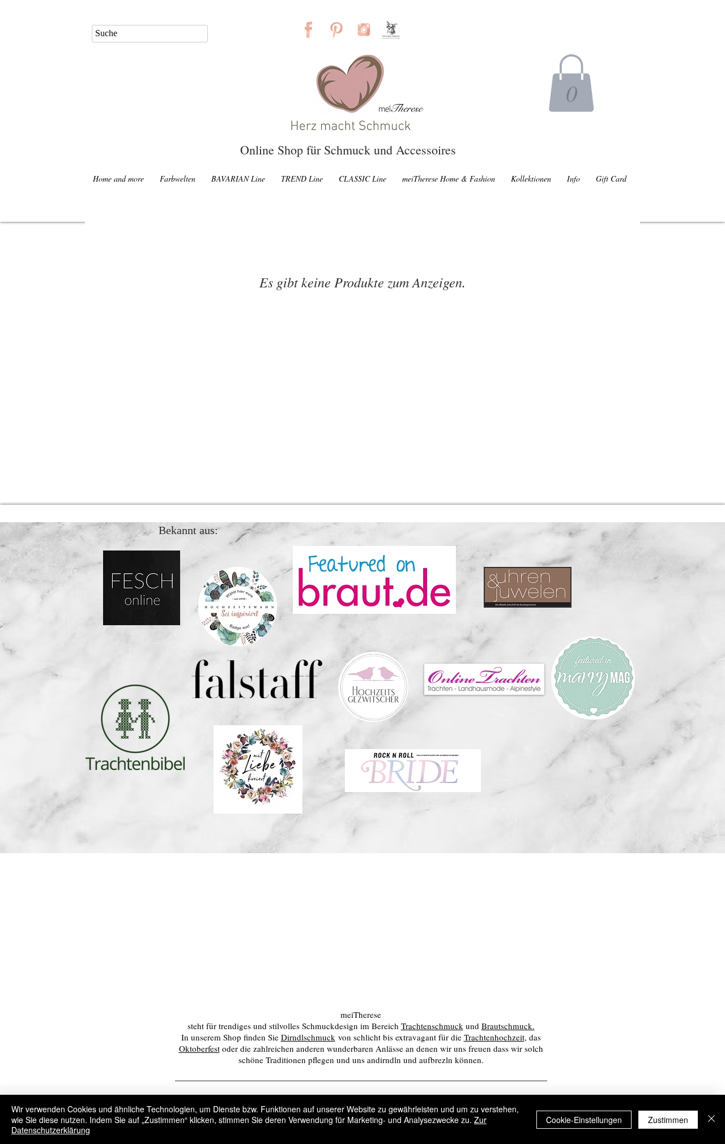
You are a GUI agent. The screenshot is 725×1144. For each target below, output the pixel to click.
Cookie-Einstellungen (584, 1119)
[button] (571, 83)
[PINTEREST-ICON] (336, 30)
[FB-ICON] (308, 30)
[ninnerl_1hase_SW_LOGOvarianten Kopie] (392, 30)
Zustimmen (668, 1119)
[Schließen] (711, 1119)
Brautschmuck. (508, 1025)
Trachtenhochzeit (494, 1037)
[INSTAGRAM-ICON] (364, 30)
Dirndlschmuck (308, 1037)
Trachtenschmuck (432, 1025)
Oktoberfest (199, 1048)
